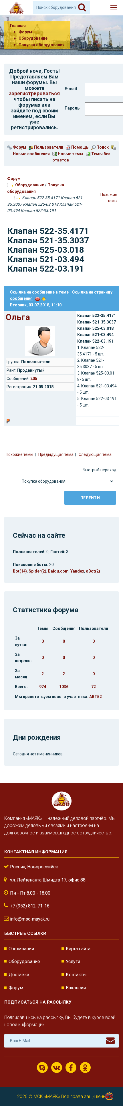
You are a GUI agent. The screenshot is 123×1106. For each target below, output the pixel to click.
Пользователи (48, 147)
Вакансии (76, 987)
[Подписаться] (110, 1040)
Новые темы (70, 153)
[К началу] (108, 1083)
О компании (21, 948)
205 (33, 378)
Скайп (42, 1067)
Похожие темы (19, 454)
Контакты (76, 974)
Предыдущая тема (56, 454)
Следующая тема (95, 454)
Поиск (102, 147)
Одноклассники (85, 1067)
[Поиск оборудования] (82, 7)
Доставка (19, 974)
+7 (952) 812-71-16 (29, 906)
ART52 (95, 696)
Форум (19, 147)
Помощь (79, 147)
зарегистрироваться (34, 93)
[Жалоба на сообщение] (37, 298)
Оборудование (29, 185)
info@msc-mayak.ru (29, 919)
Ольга (18, 317)
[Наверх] (43, 298)
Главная (18, 25)
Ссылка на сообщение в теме (39, 292)
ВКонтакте (56, 1067)
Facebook (71, 1067)
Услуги (73, 961)
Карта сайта (78, 948)
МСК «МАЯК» (46, 1096)
